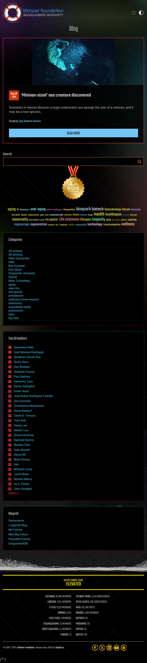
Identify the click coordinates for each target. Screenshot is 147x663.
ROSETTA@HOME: (50, 629)
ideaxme (133, 215)
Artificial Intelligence (55, 210)
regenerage (21, 225)
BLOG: (78, 607)
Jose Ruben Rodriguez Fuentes (33, 396)
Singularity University (21, 273)
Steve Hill (20, 454)
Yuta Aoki (20, 420)
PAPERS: (80, 629)
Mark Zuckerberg (19, 281)
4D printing (15, 254)
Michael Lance (23, 469)
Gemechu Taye (23, 381)
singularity (64, 225)
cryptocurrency (33, 215)
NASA (108, 220)
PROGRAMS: (81, 624)
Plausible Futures (19, 539)
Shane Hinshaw (24, 435)
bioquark (83, 209)
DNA (11, 262)
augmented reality (19, 307)
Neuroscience (116, 220)
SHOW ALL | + (13, 493)
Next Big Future (18, 534)
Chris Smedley (23, 489)
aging (12, 209)
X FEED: (52, 607)
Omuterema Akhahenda (29, 406)
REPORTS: (80, 618)
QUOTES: (80, 634)
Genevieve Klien (24, 347)
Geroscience (16, 520)
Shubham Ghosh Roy (27, 357)
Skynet (12, 277)
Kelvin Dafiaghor (24, 386)
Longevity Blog (17, 525)
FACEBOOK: (50, 596)
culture (42, 215)
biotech (98, 209)
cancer (24, 215)
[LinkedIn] (109, 648)
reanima (132, 219)
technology (94, 225)
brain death (16, 215)
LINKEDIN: (51, 602)
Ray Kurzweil (16, 266)
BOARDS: (80, 613)
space (71, 224)
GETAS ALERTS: (83, 602)
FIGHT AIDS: (54, 618)
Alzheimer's (25, 210)
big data (13, 318)
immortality (20, 219)
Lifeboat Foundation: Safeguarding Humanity (64, 13)
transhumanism (111, 224)
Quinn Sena (21, 362)
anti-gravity (15, 292)
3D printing (15, 251)
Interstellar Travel (36, 220)
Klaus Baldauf (23, 410)
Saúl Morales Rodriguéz (29, 352)
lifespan (85, 220)
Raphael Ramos (24, 440)
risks (57, 225)
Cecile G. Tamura (24, 415)
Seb (16, 464)
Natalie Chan (22, 445)
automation (15, 310)
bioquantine (69, 209)
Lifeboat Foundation (25, 648)
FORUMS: (64, 634)
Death (47, 215)
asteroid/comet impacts (23, 299)
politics (124, 220)
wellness (127, 224)
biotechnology (113, 209)
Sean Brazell (24, 121)
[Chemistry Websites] (73, 183)
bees (11, 314)
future (76, 214)
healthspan (113, 214)
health (99, 214)
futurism (37, 121)
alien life (13, 288)
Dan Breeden (22, 366)
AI (18, 209)
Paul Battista (22, 376)
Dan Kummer (22, 401)
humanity (125, 215)
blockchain (136, 209)
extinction (68, 215)
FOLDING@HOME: (51, 624)
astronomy (15, 303)
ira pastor (51, 220)
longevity (98, 219)
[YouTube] (116, 648)
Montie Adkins (23, 479)
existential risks (56, 215)
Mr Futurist (15, 529)
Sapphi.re (60, 648)
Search (139, 161)
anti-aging (38, 209)
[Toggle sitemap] (133, 12)
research (51, 225)
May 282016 (14, 95)
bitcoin (126, 209)
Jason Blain (21, 474)
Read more (73, 133)
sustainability (81, 225)
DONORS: (62, 613)
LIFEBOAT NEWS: (83, 596)
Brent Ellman (22, 459)
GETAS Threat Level (73, 583)
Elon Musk (15, 269)
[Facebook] (95, 648)
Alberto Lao (21, 430)
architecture (15, 295)
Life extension (69, 219)
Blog (73, 29)
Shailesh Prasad (24, 371)
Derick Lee (20, 425)
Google (90, 215)
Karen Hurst (21, 391)
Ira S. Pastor (21, 484)
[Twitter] (102, 648)
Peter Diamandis (18, 258)
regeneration (38, 224)
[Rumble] (124, 648)
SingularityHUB (18, 543)
